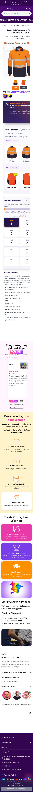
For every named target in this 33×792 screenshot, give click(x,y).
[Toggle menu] (2, 9)
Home (3, 25)
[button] (12, 154)
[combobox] (16, 13)
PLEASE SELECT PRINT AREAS (17, 789)
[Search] (29, 13)
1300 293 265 (8, 766)
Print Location (11, 130)
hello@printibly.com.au (11, 762)
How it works (18, 120)
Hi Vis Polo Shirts (13, 25)
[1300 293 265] (27, 9)
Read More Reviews (16, 408)
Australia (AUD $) (10, 775)
